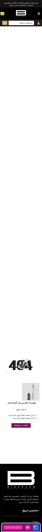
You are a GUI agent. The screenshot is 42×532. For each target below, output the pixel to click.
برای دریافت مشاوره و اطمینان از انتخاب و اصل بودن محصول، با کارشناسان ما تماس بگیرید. (21, 4)
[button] (39, 14)
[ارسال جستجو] (4, 23)
